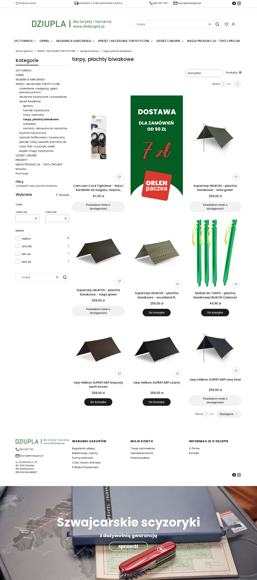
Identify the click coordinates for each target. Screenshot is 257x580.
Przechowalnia (140, 458)
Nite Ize (26, 262)
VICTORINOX (24, 70)
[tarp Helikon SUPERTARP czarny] (157, 351)
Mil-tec (26, 254)
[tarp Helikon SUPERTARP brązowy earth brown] (98, 351)
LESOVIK (27, 246)
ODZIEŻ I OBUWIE (26, 155)
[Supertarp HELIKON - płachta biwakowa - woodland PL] (157, 254)
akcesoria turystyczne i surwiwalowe (43, 97)
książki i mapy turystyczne (36, 151)
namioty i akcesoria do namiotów (45, 128)
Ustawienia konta (142, 453)
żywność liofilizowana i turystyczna (42, 137)
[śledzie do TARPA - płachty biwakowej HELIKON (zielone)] (215, 254)
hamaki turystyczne (36, 110)
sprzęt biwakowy (89, 51)
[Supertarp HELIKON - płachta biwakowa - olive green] (215, 139)
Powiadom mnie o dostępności (98, 206)
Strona (216, 84)
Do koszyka (156, 312)
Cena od (21, 212)
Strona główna (24, 51)
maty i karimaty (33, 115)
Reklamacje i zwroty (85, 453)
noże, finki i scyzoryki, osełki (37, 146)
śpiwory (28, 106)
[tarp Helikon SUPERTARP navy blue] (215, 349)
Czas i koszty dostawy (86, 462)
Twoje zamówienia (143, 448)
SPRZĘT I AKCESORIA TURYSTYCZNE (56, 51)
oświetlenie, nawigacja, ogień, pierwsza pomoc (38, 90)
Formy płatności (82, 458)
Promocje (22, 173)
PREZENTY (22, 160)
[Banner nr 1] (157, 153)
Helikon (26, 239)
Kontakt (194, 453)
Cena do (51, 212)
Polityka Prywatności (85, 467)
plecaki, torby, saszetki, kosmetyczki (42, 142)
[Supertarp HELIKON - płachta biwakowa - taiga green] (98, 252)
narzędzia (29, 124)
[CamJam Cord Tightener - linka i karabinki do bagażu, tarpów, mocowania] (98, 139)
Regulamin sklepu (83, 448)
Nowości (21, 169)
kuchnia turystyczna (32, 133)
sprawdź (128, 546)
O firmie (194, 448)
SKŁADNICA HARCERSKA (30, 79)
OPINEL (20, 75)
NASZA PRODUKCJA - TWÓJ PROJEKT (39, 164)
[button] (217, 24)
